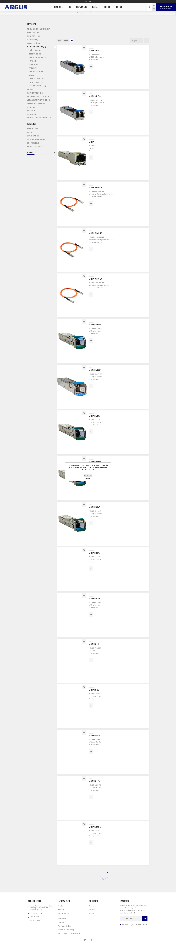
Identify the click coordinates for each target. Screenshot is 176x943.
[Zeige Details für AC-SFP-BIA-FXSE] (72, 387)
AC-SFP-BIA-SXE (94, 416)
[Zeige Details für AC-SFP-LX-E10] (72, 706)
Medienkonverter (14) (36, 54)
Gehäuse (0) (31, 107)
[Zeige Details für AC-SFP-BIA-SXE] (72, 432)
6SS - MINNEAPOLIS (33, 143)
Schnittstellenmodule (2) (37, 86)
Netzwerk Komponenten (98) (36, 47)
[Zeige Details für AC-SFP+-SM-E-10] (72, 67)
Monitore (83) (32, 111)
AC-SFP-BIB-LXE (94, 507)
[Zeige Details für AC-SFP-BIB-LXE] (72, 524)
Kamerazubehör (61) (34, 43)
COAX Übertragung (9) (36, 72)
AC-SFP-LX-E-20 (94, 736)
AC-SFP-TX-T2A (94, 918)
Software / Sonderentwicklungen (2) (39, 118)
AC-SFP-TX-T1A (94, 873)
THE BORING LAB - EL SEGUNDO (36, 139)
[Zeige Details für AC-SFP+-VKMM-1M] (72, 204)
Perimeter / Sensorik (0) (35, 93)
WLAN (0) (31, 75)
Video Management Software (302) (38, 100)
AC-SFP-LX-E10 (94, 690)
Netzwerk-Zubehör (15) (36, 79)
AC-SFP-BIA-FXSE (95, 370)
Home (78, 13)
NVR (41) (30, 89)
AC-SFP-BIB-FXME (95, 462)
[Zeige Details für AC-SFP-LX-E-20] (72, 752)
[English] (89, 1)
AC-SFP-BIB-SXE (94, 599)
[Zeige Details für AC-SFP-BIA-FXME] (72, 341)
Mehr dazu (88, 479)
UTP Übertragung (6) (36, 82)
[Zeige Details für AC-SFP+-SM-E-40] (72, 113)
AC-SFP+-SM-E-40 (95, 96)
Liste (71, 40)
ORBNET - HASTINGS (33, 136)
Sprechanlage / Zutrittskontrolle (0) (39, 97)
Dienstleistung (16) (33, 36)
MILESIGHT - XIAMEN (33, 129)
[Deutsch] (86, 1)
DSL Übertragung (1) (35, 50)
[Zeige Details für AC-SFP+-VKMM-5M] (72, 250)
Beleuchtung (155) (33, 33)
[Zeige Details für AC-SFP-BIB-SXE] (72, 615)
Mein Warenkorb (166, 7)
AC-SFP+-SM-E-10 (95, 51)
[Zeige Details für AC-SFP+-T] (72, 158)
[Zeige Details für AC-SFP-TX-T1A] (72, 889)
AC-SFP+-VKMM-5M (95, 233)
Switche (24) (33, 68)
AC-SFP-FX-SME (94, 644)
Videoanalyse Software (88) (36, 104)
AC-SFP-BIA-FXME (95, 325)
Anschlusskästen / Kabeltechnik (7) (39, 29)
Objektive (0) (31, 114)
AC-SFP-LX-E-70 (94, 781)
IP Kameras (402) (32, 40)
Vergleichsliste (146, 40)
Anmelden (155, 5)
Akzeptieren (88, 475)
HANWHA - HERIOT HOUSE (34, 147)
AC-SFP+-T (92, 142)
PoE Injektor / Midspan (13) (37, 57)
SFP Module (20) (34, 65)
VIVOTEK (29, 132)
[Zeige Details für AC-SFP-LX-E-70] (72, 798)
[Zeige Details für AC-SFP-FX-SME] (72, 661)
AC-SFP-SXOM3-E (95, 827)
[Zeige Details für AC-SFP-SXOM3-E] (72, 843)
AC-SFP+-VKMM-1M (95, 188)
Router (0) (32, 61)
